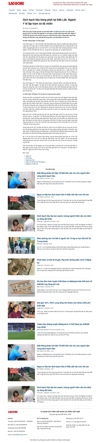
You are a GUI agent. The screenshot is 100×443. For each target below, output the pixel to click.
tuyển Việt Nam (53, 290)
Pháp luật (47, 10)
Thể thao (31, 10)
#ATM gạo (29, 158)
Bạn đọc (61, 10)
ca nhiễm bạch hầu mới (60, 31)
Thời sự (55, 10)
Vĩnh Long (40, 311)
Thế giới (29, 13)
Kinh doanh (39, 10)
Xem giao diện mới (44, 13)
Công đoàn (70, 10)
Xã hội (19, 10)
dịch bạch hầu (59, 184)
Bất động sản (13, 13)
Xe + (35, 13)
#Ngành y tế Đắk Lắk (32, 164)
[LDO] (21, 180)
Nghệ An (39, 268)
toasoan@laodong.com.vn (19, 434)
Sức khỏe (22, 13)
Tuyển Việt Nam (42, 333)
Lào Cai (39, 247)
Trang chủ (12, 10)
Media (24, 10)
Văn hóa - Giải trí (80, 10)
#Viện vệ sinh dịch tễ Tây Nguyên (35, 162)
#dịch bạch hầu (30, 160)
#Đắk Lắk (28, 156)
